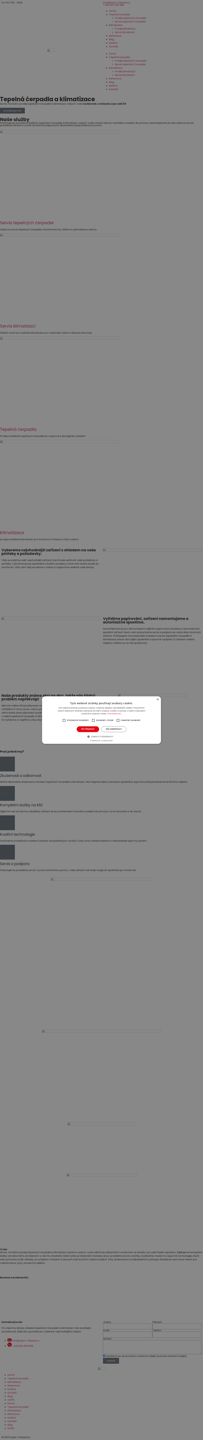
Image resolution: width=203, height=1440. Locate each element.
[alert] (101, 720)
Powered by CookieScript (101, 741)
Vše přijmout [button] (88, 729)
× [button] (157, 699)
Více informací (114, 713)
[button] (101, 736)
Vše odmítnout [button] (114, 729)
